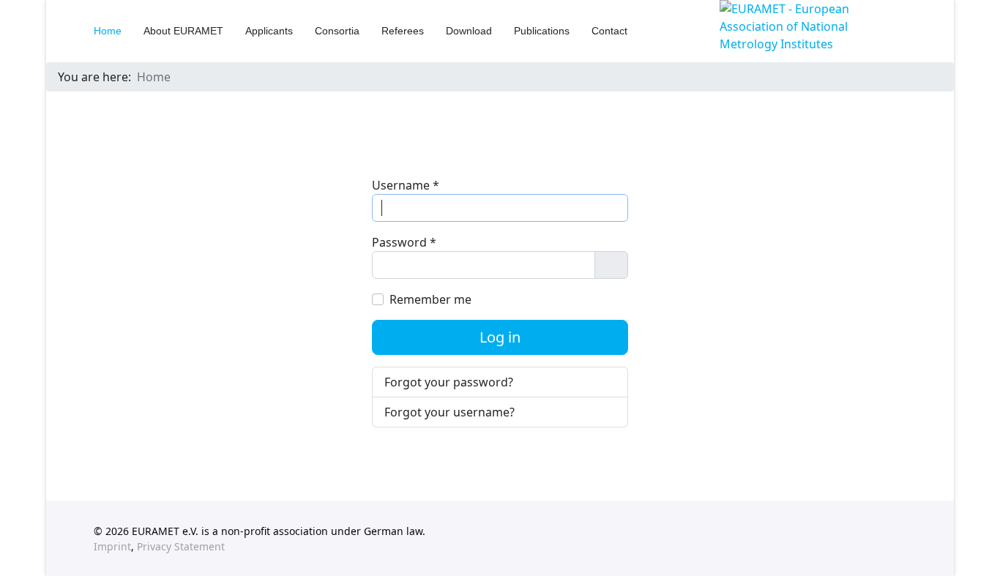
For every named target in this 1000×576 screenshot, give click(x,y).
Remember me (430, 299)
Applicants (269, 31)
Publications (542, 31)
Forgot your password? (448, 382)
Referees (402, 31)
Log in (500, 337)
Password (404, 242)
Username (405, 185)
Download (469, 31)
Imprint (112, 546)
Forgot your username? (449, 412)
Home (108, 31)
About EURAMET (183, 31)
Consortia (337, 31)
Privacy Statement (181, 546)
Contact (609, 31)
